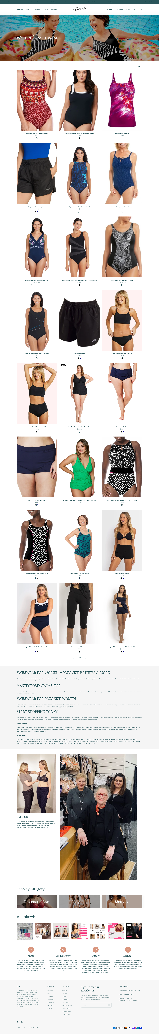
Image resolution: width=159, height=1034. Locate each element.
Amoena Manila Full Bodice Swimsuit (37, 573)
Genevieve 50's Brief (122, 427)
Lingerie (45, 9)
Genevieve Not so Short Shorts (37, 500)
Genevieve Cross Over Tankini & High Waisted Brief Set (79, 500)
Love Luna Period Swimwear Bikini (122, 353)
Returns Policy (66, 1014)
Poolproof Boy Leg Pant (122, 573)
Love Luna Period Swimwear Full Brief (37, 427)
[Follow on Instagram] (22, 1022)
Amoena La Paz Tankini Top (122, 133)
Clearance (37, 9)
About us (64, 990)
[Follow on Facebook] (18, 1022)
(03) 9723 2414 (127, 998)
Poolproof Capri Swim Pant (79, 647)
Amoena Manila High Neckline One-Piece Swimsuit (122, 500)
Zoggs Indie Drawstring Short (37, 207)
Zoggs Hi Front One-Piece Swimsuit (79, 207)
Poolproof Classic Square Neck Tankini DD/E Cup (122, 647)
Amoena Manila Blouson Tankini (79, 573)
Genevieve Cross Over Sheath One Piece (79, 427)
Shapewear (110, 9)
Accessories (50, 1005)
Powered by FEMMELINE (33, 1027)
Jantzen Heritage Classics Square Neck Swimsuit (79, 133)
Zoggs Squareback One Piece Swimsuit (36, 280)
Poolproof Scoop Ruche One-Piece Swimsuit (37, 647)
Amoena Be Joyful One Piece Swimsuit (122, 207)
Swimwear (120, 9)
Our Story (64, 993)
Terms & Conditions (67, 1005)
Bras (27, 9)
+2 (41, 284)
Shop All (49, 1008)
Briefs (128, 9)
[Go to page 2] (84, 657)
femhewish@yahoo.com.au (132, 1000)
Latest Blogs (65, 1002)
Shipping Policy (66, 1011)
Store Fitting (65, 999)
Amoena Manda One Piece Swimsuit (37, 133)
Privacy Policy (66, 1008)
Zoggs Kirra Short (79, 353)
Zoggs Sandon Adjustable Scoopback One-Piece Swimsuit (79, 280)
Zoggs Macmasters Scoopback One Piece (37, 353)
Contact (64, 996)
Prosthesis (20, 9)
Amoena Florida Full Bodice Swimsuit (122, 280)
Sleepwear (54, 9)
